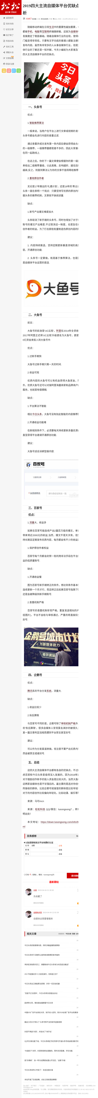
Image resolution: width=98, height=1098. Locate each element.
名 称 (27, 845)
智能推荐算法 (37, 123)
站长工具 (10, 47)
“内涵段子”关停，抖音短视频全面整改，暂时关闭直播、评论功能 (48, 1051)
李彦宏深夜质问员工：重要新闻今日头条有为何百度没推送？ (47, 964)
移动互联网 (45, 19)
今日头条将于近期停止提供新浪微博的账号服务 (42, 955)
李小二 (55, 19)
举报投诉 (57, 1086)
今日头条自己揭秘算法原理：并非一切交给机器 (42, 984)
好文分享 (10, 29)
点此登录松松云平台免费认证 (39, 842)
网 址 (27, 854)
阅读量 (31, 19)
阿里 (58, 331)
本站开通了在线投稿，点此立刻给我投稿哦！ (41, 1080)
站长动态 (10, 24)
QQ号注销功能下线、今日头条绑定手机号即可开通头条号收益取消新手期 (51, 1041)
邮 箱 (27, 850)
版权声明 (73, 1086)
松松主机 (18, 71)
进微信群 (9, 71)
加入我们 (26, 1086)
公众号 (78, 934)
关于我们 (34, 1086)
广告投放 (41, 1086)
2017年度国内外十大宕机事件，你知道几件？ (41, 974)
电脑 (37, 31)
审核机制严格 (68, 723)
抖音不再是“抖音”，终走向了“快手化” (38, 1032)
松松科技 (11, 7)
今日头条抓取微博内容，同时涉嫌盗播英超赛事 (42, 945)
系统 (49, 691)
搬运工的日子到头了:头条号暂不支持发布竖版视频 (43, 1022)
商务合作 (49, 1086)
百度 (73, 934)
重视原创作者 (37, 178)
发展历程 (81, 1086)
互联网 (45, 31)
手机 (29, 31)
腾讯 (29, 691)
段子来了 (10, 35)
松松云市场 (4, 71)
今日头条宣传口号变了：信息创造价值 (38, 1070)
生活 (51, 27)
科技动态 (10, 41)
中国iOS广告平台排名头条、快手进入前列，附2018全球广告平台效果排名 (51, 1012)
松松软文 (14, 71)
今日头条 (37, 414)
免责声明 (65, 1086)
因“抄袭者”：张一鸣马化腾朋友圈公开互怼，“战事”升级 (44, 1060)
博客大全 (10, 52)
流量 (32, 522)
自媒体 (74, 31)
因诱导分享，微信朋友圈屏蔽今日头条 (38, 1003)
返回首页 (10, 18)
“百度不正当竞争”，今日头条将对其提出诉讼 (40, 993)
